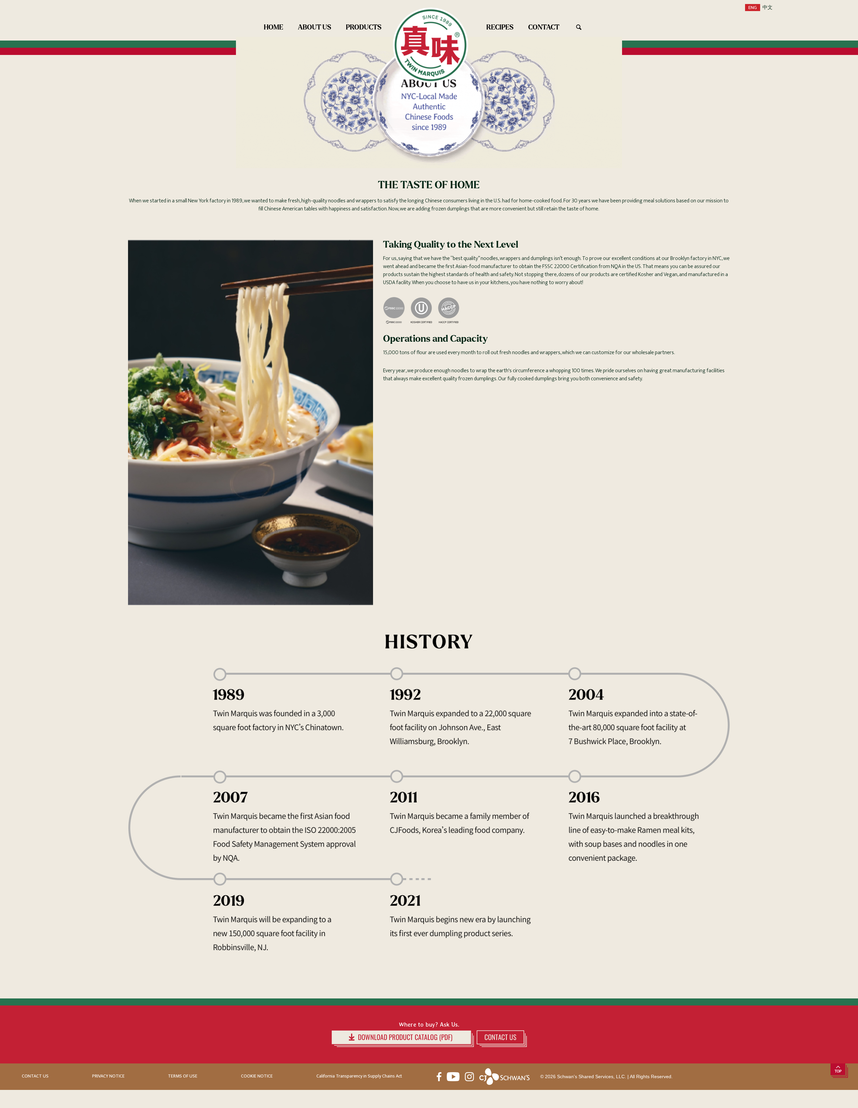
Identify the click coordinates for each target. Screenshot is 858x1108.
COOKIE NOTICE (257, 1076)
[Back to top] (839, 1071)
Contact (543, 26)
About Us (314, 26)
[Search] (584, 27)
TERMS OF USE (182, 1076)
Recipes (499, 26)
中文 (767, 7)
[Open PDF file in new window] (402, 1038)
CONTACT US (35, 1076)
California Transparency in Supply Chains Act (359, 1076)
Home (273, 26)
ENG (752, 7)
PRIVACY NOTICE (108, 1076)
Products (363, 26)
